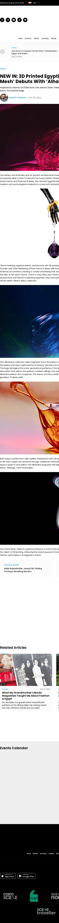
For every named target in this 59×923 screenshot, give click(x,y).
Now (21, 38)
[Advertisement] (29, 611)
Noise (53, 38)
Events (28, 38)
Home (11, 48)
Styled (3, 68)
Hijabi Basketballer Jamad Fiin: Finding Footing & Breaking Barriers (23, 570)
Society (45, 38)
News (36, 38)
